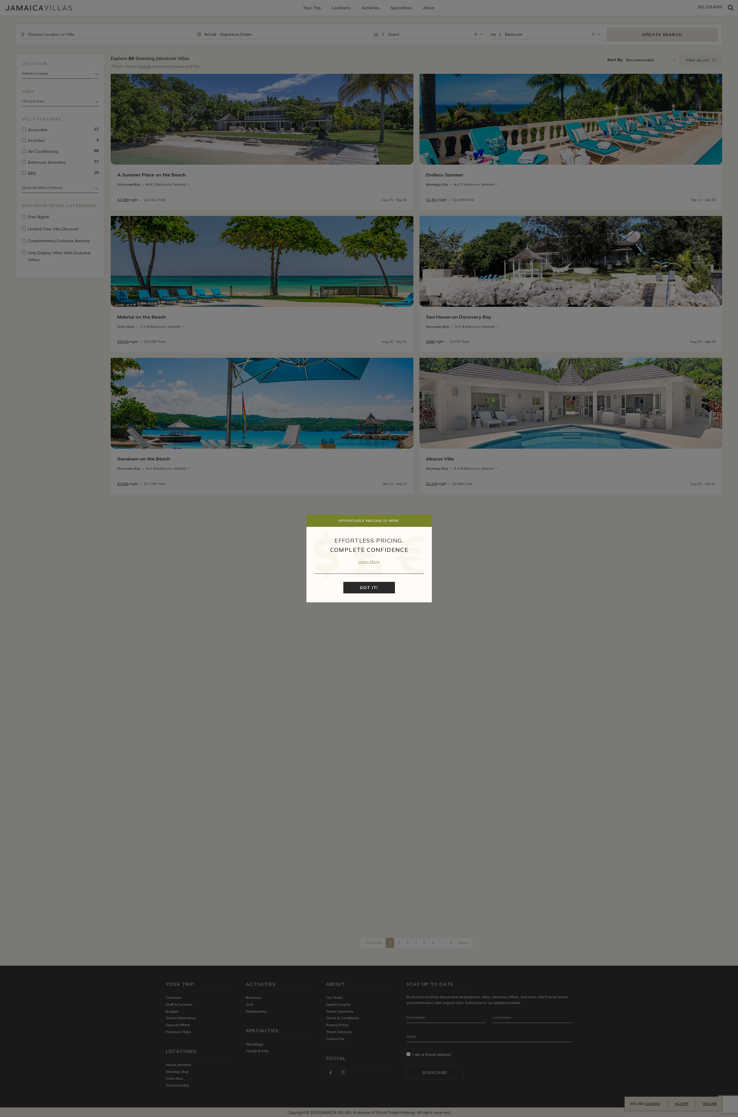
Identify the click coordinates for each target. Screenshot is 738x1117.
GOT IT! (369, 587)
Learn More (369, 561)
